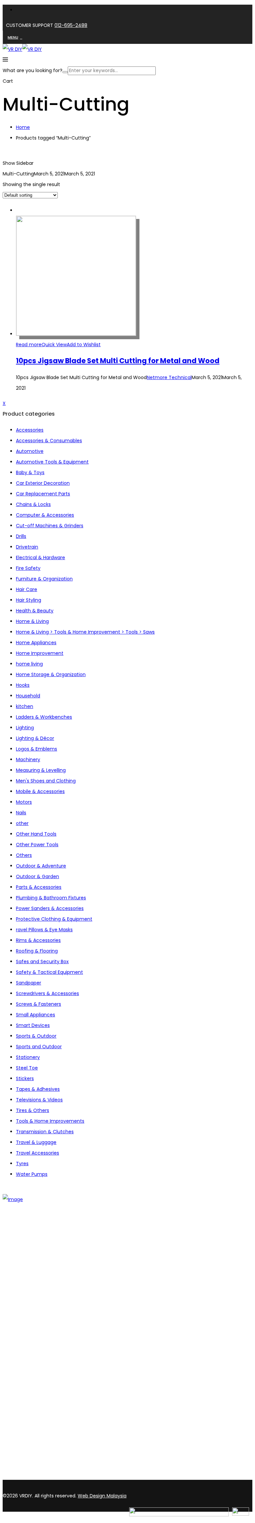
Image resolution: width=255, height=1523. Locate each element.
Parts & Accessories (38, 887)
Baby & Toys (30, 472)
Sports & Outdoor (36, 1036)
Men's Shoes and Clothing (46, 780)
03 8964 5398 (20, 1464)
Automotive (29, 451)
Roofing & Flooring (37, 951)
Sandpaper (28, 982)
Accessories (29, 430)
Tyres (22, 1163)
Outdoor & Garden (37, 876)
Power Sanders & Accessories (50, 908)
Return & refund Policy (42, 1375)
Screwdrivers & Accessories (47, 993)
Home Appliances (36, 642)
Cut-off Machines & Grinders (49, 525)
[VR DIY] (12, 49)
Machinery (28, 759)
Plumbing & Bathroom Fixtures (51, 897)
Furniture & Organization (44, 578)
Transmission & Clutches (45, 1131)
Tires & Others (32, 1110)
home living (29, 663)
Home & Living (32, 621)
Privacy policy (31, 1367)
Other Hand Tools (36, 834)
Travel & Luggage (36, 1142)
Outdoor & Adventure (41, 866)
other (22, 823)
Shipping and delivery (40, 1349)
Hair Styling (28, 600)
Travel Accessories (37, 1153)
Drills (21, 536)
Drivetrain (27, 547)
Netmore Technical (169, 377)
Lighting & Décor (35, 738)
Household (28, 695)
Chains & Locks (33, 504)
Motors (24, 802)
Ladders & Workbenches (44, 717)
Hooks (23, 685)
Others (24, 855)
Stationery (28, 1057)
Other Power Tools (37, 844)
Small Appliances (35, 1014)
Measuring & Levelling (41, 770)
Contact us (29, 1274)
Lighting (25, 727)
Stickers (25, 1078)
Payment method (36, 1358)
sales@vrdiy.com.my (28, 1476)
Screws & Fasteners (38, 1004)
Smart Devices (33, 1025)
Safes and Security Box (42, 961)
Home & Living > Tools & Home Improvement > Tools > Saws (85, 632)
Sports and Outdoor (39, 1046)
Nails (21, 812)
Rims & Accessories (38, 940)
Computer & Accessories (45, 515)
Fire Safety (28, 568)
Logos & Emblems (36, 749)
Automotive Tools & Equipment (52, 461)
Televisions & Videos (39, 1099)
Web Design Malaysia (102, 1495)
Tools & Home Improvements (50, 1121)
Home (23, 127)
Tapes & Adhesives (38, 1089)
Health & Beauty (34, 610)
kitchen (24, 706)
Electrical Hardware (38, 1316)
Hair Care (26, 589)
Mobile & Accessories (40, 791)
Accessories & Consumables (49, 440)
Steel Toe (27, 1068)
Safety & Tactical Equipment (49, 972)
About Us (26, 1257)
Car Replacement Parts (43, 493)
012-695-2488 (70, 25)
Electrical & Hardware (40, 557)
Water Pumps (31, 1174)
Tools (22, 1299)
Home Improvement (39, 653)
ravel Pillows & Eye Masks (44, 929)
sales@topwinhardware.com (90, 1476)
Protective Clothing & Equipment (54, 919)
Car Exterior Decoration (43, 483)
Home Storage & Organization (51, 674)
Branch (24, 1266)
